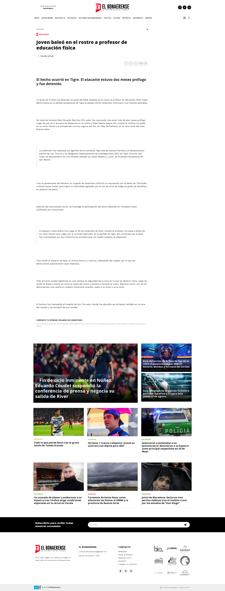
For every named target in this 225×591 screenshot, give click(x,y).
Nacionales (138, 18)
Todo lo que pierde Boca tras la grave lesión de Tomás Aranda (56, 444)
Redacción (122, 552)
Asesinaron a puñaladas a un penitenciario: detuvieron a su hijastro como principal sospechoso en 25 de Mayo (165, 447)
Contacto (122, 561)
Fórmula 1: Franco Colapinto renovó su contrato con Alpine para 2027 (111, 444)
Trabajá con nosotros (127, 564)
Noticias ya (60, 18)
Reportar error (124, 558)
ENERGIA (148, 18)
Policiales (72, 18)
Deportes (126, 18)
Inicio (36, 18)
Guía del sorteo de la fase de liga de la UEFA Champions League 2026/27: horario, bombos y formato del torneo (166, 363)
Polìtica (107, 18)
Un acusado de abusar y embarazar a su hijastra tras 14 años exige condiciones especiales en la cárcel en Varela (58, 500)
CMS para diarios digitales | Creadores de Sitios (176, 587)
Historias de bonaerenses (90, 18)
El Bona (116, 18)
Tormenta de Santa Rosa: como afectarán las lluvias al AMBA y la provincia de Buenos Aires (108, 500)
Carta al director (125, 555)
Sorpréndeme (48, 8)
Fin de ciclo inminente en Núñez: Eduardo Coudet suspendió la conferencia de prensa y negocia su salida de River (74, 388)
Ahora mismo (47, 18)
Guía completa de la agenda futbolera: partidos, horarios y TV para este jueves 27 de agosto (166, 393)
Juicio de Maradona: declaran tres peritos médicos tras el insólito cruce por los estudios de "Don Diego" (164, 500)
